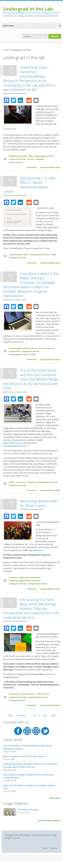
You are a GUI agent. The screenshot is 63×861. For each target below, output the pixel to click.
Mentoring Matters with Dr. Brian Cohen (39, 503)
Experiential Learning (18, 156)
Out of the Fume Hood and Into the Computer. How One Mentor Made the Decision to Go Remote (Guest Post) (30, 379)
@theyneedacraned (12, 442)
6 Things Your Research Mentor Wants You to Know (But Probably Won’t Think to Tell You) (30, 765)
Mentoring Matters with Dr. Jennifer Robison (24, 756)
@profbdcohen (36, 550)
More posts (55, 798)
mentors (45, 694)
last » (54, 715)
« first (10, 715)
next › (45, 715)
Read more (32, 167)
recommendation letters (19, 348)
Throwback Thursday (28, 809)
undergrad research (17, 700)
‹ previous (21, 715)
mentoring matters (33, 577)
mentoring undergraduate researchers (25, 580)
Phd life (30, 159)
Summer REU (14, 351)
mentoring (39, 159)
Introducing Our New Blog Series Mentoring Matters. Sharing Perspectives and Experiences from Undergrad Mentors (31, 608)
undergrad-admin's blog (50, 167)
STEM (30, 156)
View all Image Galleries (49, 820)
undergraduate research (44, 156)
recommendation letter (18, 254)
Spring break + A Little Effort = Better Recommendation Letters (29, 185)
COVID (11, 482)
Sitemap (54, 848)
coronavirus (20, 482)
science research (16, 162)
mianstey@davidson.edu (15, 445)
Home (6, 49)
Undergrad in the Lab (28, 9)
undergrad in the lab (17, 159)
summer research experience (42, 348)
